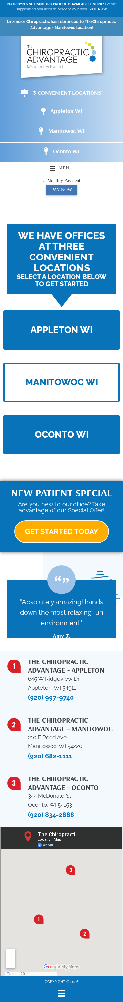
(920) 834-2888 (51, 815)
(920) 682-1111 (50, 756)
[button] (61, 330)
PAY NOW (61, 189)
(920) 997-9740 (51, 697)
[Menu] (61, 993)
